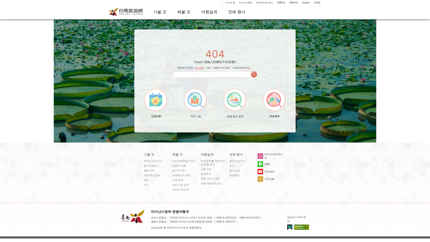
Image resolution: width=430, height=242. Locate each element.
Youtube (269, 171)
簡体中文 (294, 2)
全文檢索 (199, 67)
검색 (254, 74)
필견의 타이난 (237, 161)
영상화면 (234, 175)
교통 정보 (206, 169)
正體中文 (281, 2)
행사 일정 (234, 170)
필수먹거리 (178, 170)
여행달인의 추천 (181, 175)
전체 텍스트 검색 (264, 2)
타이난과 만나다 (153, 161)
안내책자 (206, 173)
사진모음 (269, 178)
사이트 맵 (230, 2)
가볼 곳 (159, 11)
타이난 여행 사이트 (126, 12)
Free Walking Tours (183, 161)
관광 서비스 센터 (210, 178)
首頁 (248, 67)
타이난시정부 (245, 2)
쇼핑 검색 (177, 180)
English (306, 2)
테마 (146, 180)
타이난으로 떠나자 (273, 156)
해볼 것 (183, 11)
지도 (146, 184)
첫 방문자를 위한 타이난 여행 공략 (213, 162)
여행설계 (209, 11)
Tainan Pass (179, 189)
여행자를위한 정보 (211, 183)
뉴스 (231, 165)
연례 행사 (236, 11)
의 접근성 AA (301, 227)
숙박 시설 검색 (180, 184)
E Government (289, 227)
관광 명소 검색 (152, 175)
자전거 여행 (179, 165)
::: (223, 2)
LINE (267, 164)
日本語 (317, 2)
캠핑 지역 (149, 170)
